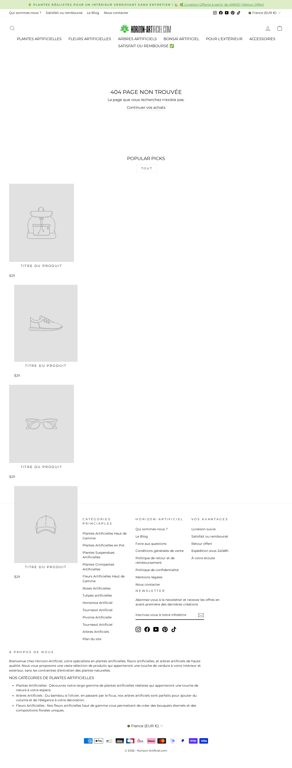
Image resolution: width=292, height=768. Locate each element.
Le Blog (93, 13)
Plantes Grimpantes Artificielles (98, 567)
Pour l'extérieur (224, 39)
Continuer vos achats (146, 107)
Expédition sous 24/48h (209, 551)
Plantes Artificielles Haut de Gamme (105, 536)
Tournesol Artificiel (97, 610)
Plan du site (92, 639)
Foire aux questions (151, 544)
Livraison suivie (203, 529)
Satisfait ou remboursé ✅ (146, 46)
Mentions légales (149, 577)
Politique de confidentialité (157, 570)
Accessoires (262, 39)
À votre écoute (203, 558)
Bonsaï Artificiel (181, 39)
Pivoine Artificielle (97, 617)
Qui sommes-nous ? (25, 13)
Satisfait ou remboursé (64, 13)
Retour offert (201, 544)
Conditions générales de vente (160, 551)
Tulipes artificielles (97, 595)
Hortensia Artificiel (97, 603)
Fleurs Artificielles (89, 39)
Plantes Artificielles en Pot (104, 545)
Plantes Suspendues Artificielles (99, 555)
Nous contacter (116, 13)
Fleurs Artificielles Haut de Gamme (104, 578)
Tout (146, 168)
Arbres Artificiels (137, 39)
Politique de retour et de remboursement (155, 560)
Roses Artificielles (97, 588)
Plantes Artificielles (39, 39)
